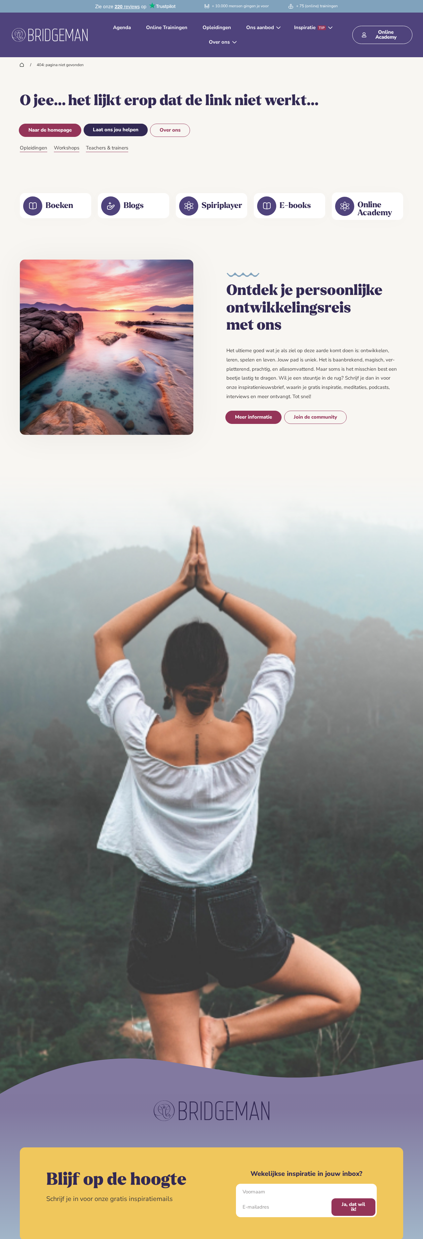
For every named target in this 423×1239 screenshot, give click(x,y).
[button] (262, 28)
